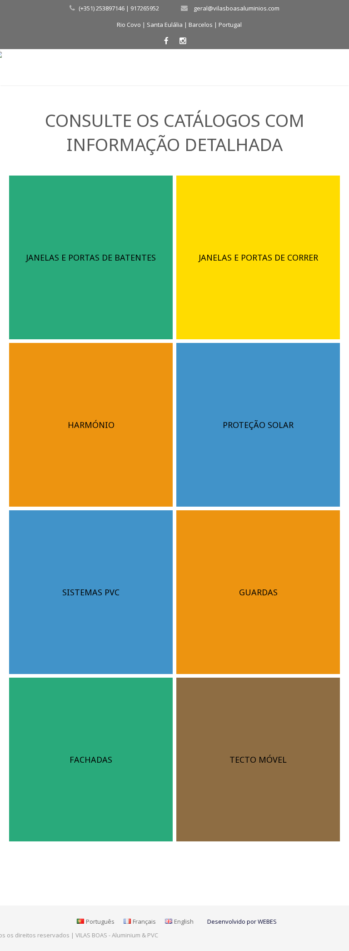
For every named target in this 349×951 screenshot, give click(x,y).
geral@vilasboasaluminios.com (236, 8)
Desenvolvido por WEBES (242, 921)
